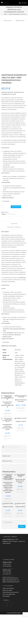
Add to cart (15, 206)
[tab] (14, 223)
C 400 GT (17, 355)
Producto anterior (8, 20)
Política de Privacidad (8, 588)
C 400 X (22, 355)
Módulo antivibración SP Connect (20, 400)
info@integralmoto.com (12, 578)
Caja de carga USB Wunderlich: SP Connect (20, 481)
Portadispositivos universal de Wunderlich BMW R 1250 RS (7, 427)
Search (22, 526)
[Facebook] (5, 604)
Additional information (14, 227)
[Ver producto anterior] (2, 20)
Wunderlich (18, 350)
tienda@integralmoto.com (13, 582)
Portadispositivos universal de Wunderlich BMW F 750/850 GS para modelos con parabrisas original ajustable (8, 487)
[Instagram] (10, 604)
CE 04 (16, 357)
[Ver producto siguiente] (25, 20)
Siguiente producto (20, 20)
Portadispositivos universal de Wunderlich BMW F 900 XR (7, 404)
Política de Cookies (7, 590)
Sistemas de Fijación (11, 214)
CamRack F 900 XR (20, 506)
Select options (20, 408)
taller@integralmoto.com (12, 580)
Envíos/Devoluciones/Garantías (11, 592)
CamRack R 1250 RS (21, 421)
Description (14, 223)
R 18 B (20, 377)
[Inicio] (1, 14)
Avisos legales (6, 596)
